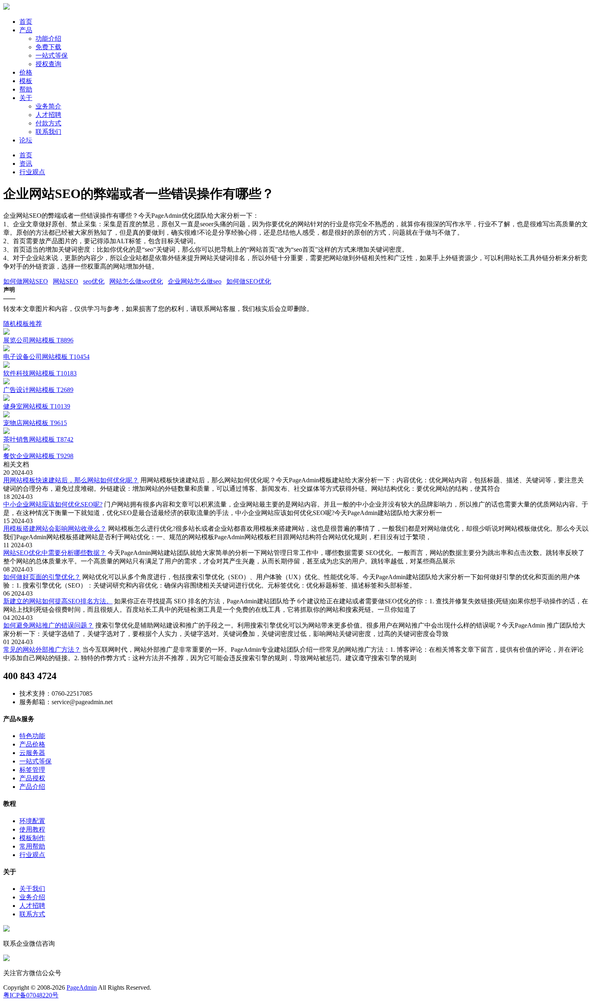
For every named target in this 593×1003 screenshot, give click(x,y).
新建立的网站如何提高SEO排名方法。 (58, 601)
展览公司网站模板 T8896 (38, 340)
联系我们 (48, 131)
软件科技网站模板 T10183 (40, 373)
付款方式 (48, 123)
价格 (25, 72)
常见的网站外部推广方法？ (42, 649)
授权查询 (48, 63)
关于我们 (32, 888)
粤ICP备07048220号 (30, 995)
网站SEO (65, 281)
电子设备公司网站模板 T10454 (46, 356)
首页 (25, 21)
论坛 (25, 140)
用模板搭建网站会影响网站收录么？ (54, 528)
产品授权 (32, 778)
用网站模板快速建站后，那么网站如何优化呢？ (71, 480)
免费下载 (48, 47)
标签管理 (32, 769)
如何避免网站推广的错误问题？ (48, 625)
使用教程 (32, 829)
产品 (25, 30)
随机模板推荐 (22, 323)
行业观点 (32, 172)
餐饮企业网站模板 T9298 (38, 455)
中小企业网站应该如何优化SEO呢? (52, 504)
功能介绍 (48, 38)
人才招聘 (48, 114)
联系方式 (32, 914)
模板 (25, 80)
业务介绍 (32, 897)
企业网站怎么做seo (194, 281)
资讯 (25, 163)
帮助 (25, 89)
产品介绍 (32, 786)
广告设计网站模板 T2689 (38, 389)
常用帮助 (32, 846)
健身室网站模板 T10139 (36, 406)
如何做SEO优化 (248, 281)
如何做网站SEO (25, 281)
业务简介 (48, 106)
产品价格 (32, 744)
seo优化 (93, 281)
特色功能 (32, 735)
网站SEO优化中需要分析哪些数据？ (54, 552)
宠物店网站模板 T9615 (35, 422)
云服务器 (32, 752)
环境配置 (32, 820)
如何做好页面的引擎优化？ (42, 576)
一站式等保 (51, 55)
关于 (25, 97)
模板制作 (32, 837)
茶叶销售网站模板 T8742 (38, 439)
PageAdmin (82, 987)
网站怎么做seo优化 (136, 281)
